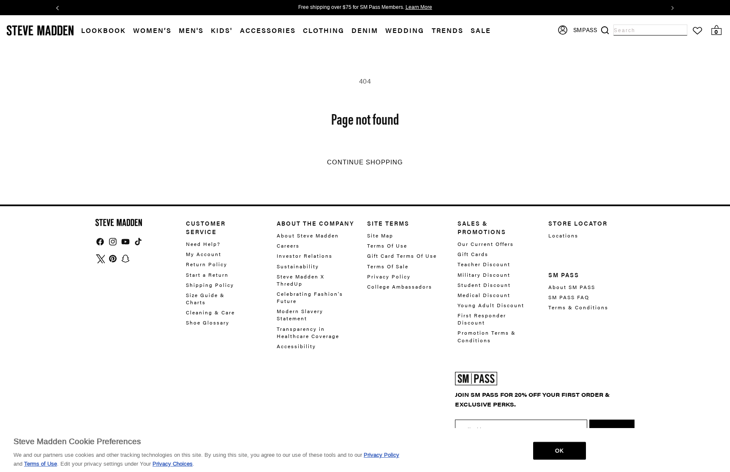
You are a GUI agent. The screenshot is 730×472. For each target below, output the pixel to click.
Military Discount (484, 274)
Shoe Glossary (207, 322)
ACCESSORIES (268, 30)
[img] (100, 241)
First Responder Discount (482, 318)
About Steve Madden (308, 235)
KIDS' (221, 30)
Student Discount (484, 285)
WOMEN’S (152, 30)
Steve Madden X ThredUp (300, 280)
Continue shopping (365, 162)
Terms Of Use (387, 245)
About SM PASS (571, 287)
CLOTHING (323, 30)
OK (559, 450)
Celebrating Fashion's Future (310, 297)
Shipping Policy (210, 285)
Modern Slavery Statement (300, 314)
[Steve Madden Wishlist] (697, 31)
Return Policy (206, 264)
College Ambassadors (399, 286)
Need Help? (203, 244)
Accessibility (296, 346)
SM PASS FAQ (568, 297)
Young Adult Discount (491, 305)
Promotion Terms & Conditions (487, 336)
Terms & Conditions (578, 307)
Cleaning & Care (210, 312)
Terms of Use (40, 463)
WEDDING (404, 30)
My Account (203, 254)
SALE (481, 30)
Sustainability (298, 266)
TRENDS (447, 30)
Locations (563, 235)
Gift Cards (473, 254)
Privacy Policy (389, 276)
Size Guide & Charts (205, 298)
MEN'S (191, 30)
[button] (156, 30)
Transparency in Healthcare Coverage (308, 332)
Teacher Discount (484, 264)
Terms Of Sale (388, 266)
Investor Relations (304, 255)
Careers (288, 245)
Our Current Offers (486, 244)
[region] (365, 450)
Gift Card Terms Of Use (402, 255)
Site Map (380, 235)
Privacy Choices (173, 463)
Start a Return (207, 274)
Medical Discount (484, 295)
